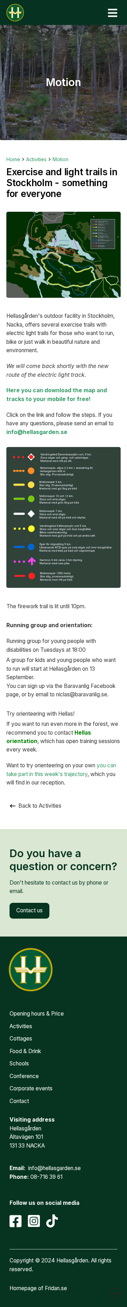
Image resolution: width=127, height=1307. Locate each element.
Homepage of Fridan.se (38, 1288)
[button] (112, 13)
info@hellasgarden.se (36, 432)
